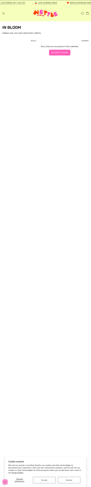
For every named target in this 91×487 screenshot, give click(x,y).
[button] (82, 13)
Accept (44, 480)
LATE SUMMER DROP (45, 3)
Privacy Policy (17, 472)
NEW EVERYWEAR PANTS (79, 3)
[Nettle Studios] (45, 13)
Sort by (33, 41)
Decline (69, 480)
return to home (59, 53)
